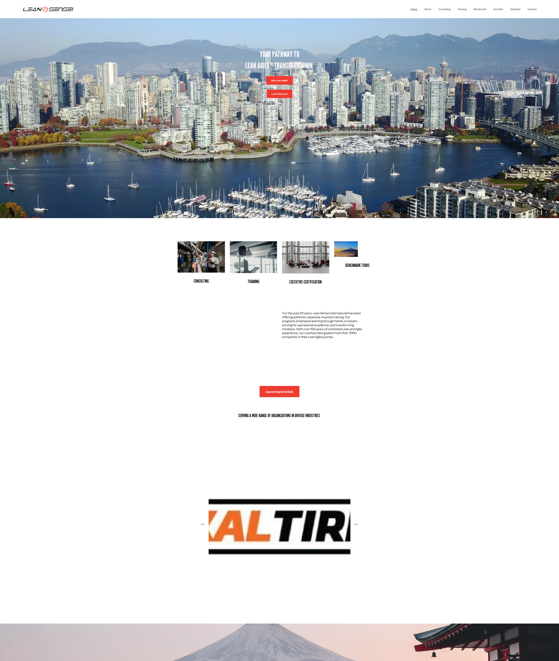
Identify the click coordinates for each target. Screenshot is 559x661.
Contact (532, 9)
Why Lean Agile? (279, 80)
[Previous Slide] (203, 524)
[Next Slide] (356, 524)
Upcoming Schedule (279, 392)
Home (414, 9)
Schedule (515, 9)
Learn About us (279, 93)
